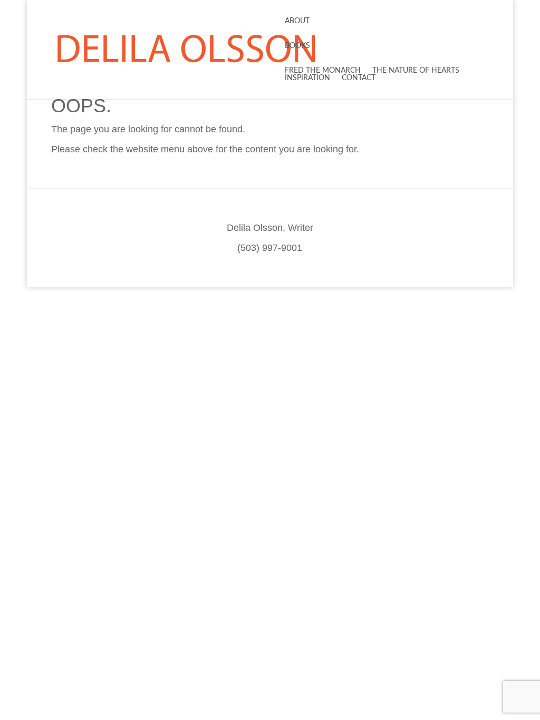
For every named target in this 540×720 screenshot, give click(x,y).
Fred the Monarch (323, 70)
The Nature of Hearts (415, 70)
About (297, 21)
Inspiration (307, 78)
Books (297, 46)
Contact (358, 78)
